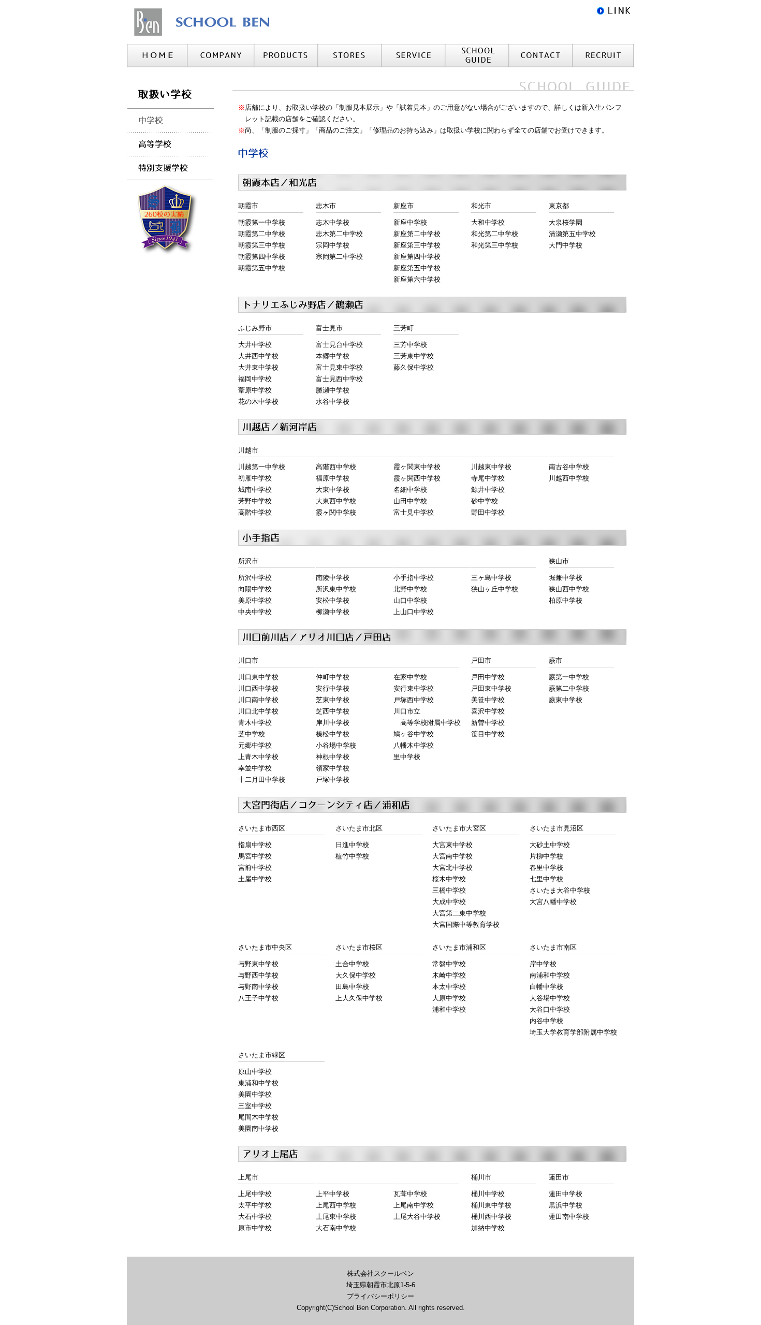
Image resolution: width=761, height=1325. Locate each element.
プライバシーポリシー (380, 1296)
